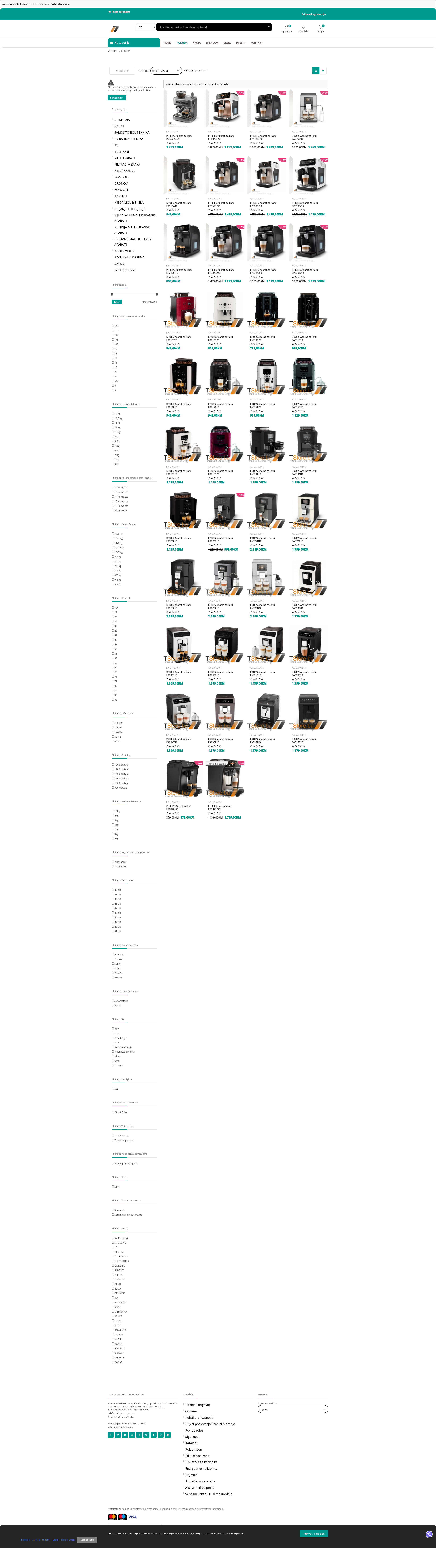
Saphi (117, 963)
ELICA (117, 1288)
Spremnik (119, 1210)
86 (115, 695)
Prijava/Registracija (314, 14)
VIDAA (117, 973)
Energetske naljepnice (201, 1468)
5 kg (116, 436)
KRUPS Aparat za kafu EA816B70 (304, 406)
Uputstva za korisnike (201, 1462)
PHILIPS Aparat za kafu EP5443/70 (221, 137)
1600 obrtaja (121, 783)
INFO (239, 42)
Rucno (117, 1005)
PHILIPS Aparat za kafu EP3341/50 (263, 271)
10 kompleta (121, 487)
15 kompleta (121, 501)
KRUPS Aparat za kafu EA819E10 (262, 472)
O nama (191, 1411)
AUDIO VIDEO (124, 251)
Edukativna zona (197, 1456)
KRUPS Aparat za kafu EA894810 (304, 674)
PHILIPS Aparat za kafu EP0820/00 (179, 808)
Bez (116, 1028)
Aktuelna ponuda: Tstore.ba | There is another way (36, 4)
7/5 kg (117, 561)
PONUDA (182, 42)
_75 (116, 339)
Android (118, 954)
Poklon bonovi (124, 270)
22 (115, 612)
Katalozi (191, 1443)
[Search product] (269, 28)
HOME (167, 42)
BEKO (117, 1284)
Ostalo (118, 959)
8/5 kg (117, 570)
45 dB (117, 912)
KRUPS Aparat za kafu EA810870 (262, 338)
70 (115, 672)
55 (115, 653)
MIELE (117, 1339)
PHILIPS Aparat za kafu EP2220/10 (179, 271)
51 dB (117, 931)
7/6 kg (117, 566)
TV (116, 145)
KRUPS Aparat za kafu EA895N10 (262, 741)
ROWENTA (120, 1330)
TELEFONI (121, 152)
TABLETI (120, 196)
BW (116, 1297)
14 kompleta (121, 496)
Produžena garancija (200, 1481)
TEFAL (118, 1320)
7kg (116, 829)
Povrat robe (194, 1430)
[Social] (111, 1435)
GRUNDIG (120, 1293)
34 (115, 376)
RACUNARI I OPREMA (129, 257)
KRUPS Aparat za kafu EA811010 (304, 338)
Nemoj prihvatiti (87, 1540)
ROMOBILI (121, 177)
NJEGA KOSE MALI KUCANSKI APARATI (135, 218)
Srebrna (118, 1065)
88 (115, 699)
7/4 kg (117, 556)
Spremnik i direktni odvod (128, 1214)
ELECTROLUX (121, 1261)
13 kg (117, 432)
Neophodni (25, 1540)
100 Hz (118, 723)
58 (115, 658)
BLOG (227, 42)
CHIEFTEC (120, 1357)
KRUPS (118, 1316)
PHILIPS (118, 1274)
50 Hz (117, 736)
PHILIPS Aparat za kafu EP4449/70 (263, 137)
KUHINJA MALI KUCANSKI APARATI (132, 230)
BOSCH (118, 1343)
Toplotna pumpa (123, 1140)
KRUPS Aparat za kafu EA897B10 (304, 741)
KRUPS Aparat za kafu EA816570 (220, 472)
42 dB (117, 899)
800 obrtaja (120, 787)
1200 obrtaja (121, 769)
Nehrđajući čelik (123, 1047)
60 (115, 662)
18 (115, 367)
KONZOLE (121, 190)
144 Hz (118, 732)
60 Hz (117, 741)
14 (115, 358)
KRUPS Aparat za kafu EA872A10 (304, 540)
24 (115, 616)
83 (115, 685)
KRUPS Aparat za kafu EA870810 (220, 540)
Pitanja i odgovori (198, 1405)
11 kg (117, 422)
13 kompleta (121, 492)
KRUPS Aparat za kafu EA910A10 (178, 204)
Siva (116, 1061)
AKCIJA (197, 42)
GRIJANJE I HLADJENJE (129, 209)
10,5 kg (118, 418)
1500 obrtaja (121, 778)
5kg (116, 820)
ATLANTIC (120, 1302)
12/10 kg (119, 547)
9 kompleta (120, 510)
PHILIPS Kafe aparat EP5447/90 (219, 808)
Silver (117, 1056)
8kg (116, 834)
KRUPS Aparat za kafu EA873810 (178, 606)
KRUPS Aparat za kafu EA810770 (178, 338)
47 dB (117, 922)
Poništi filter (116, 97)
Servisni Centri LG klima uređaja (208, 1494)
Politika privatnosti (199, 1418)
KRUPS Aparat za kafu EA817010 (220, 406)
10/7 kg (118, 538)
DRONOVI (121, 183)
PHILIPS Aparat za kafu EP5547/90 (221, 204)
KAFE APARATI (173, 131)
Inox (116, 1042)
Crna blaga (120, 1038)
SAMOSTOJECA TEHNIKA (131, 132)
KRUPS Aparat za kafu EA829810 (178, 540)
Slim (116, 1186)
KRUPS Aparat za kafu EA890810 (220, 674)
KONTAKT (257, 42)
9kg (116, 838)
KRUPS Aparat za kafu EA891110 (262, 674)
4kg (116, 815)
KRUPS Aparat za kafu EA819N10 (304, 472)
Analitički (36, 1540)
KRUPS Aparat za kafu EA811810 (178, 406)
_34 (116, 335)
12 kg (117, 427)
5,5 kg (117, 441)
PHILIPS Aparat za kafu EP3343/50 (305, 204)
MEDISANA (122, 120)
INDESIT (119, 1270)
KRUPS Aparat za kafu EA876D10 (304, 137)
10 (115, 348)
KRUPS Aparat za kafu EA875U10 (262, 540)
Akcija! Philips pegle (199, 1488)
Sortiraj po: (144, 70)
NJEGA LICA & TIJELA (129, 202)
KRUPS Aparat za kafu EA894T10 (178, 741)
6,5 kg (117, 450)
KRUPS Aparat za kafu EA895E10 (220, 741)
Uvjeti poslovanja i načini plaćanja (210, 1424)
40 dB (117, 889)
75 (115, 676)
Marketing (46, 1540)
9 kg (116, 464)
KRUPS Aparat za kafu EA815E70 (262, 406)
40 (115, 630)
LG (116, 1247)
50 (115, 649)
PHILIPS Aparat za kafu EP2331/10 (305, 271)
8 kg (116, 459)
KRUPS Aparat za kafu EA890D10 (304, 606)
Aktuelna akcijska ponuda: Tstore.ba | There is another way (197, 84)
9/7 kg (117, 584)
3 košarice (120, 866)
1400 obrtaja (121, 773)
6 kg (116, 445)
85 (115, 690)
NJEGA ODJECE (124, 171)
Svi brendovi (121, 1238)
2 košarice (120, 861)
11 (115, 353)
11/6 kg (118, 543)
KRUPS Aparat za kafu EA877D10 (262, 606)
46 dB (117, 917)
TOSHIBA (119, 1279)
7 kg (116, 455)
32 (115, 626)
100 (116, 607)
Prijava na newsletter (267, 1403)
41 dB (117, 894)
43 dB (117, 903)
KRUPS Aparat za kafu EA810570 (220, 338)
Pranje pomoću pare (125, 1163)
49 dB (117, 926)
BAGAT (119, 126)
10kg (117, 811)
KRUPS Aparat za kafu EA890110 (178, 674)
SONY (117, 1307)
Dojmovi (191, 1475)
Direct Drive (121, 1112)
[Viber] (429, 1534)
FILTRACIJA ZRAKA (127, 164)
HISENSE (119, 1251)
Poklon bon (193, 1449)
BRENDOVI (212, 42)
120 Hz (118, 727)
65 (115, 667)
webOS (118, 977)
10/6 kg (118, 533)
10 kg (117, 413)
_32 (116, 330)
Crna (117, 1033)
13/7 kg (118, 552)
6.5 (116, 381)
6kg (116, 824)
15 (115, 362)
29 (115, 621)
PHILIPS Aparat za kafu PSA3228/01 (179, 137)
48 (115, 644)
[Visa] (132, 1516)
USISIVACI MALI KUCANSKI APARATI (133, 242)
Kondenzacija (121, 1135)
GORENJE (119, 1265)
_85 (116, 344)
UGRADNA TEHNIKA (128, 139)
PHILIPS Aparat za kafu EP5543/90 (263, 204)
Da (116, 1088)
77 (115, 681)
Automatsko (121, 1000)
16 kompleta (121, 505)
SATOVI (119, 264)
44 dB (117, 908)
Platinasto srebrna (124, 1051)
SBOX (117, 1325)
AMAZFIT (119, 1348)
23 (115, 371)
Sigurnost (192, 1437)
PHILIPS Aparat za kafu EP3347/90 (221, 271)
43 (115, 639)
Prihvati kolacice (314, 1533)
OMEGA (118, 1334)
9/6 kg (117, 579)
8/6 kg (117, 575)
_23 (116, 325)
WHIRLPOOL (121, 1256)
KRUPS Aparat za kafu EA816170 (178, 472)
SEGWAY (119, 1353)
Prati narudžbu (121, 11)
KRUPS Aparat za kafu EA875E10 (220, 606)
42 (115, 635)
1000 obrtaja (121, 764)
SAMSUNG (120, 1242)
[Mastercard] (112, 1516)
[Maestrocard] (122, 1516)
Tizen (117, 968)
